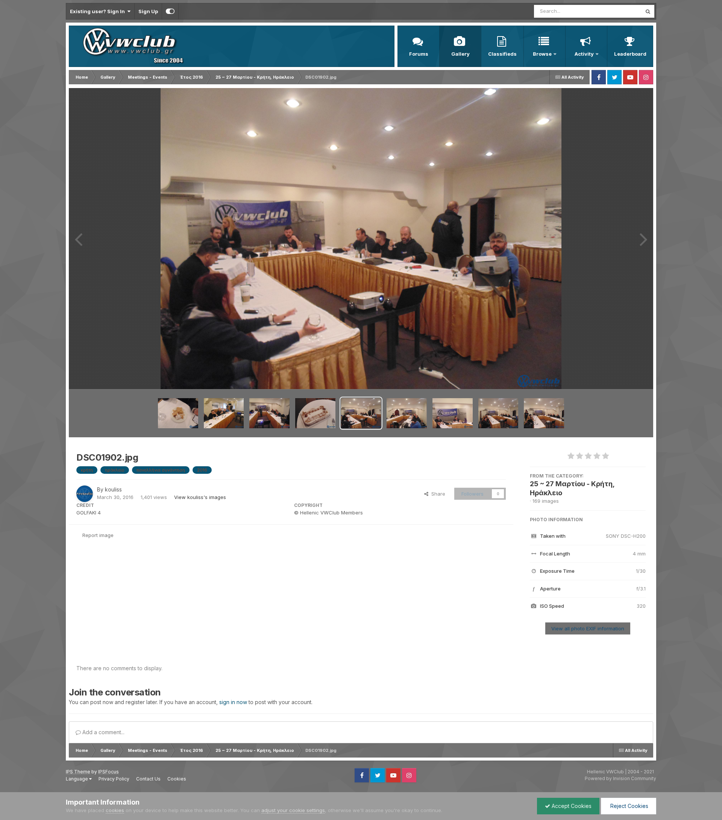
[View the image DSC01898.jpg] (544, 413)
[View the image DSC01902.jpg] (361, 413)
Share (436, 494)
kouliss (113, 489)
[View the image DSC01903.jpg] (315, 413)
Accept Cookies (571, 806)
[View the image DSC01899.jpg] (498, 413)
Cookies (176, 779)
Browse (542, 54)
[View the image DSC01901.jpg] (407, 413)
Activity (584, 54)
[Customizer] (170, 11)
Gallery (460, 54)
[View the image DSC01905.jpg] (224, 413)
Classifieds (502, 54)
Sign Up (148, 11)
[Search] (648, 11)
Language (77, 779)
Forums (418, 54)
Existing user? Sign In (98, 11)
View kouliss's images (200, 497)
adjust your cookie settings (293, 810)
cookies (115, 810)
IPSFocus (108, 771)
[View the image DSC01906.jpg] (178, 413)
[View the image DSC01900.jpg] (452, 413)
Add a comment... (102, 732)
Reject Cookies (628, 806)
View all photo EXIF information (587, 628)
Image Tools (622, 376)
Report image (98, 535)
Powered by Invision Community (620, 778)
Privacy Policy (114, 779)
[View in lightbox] (361, 238)
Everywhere (618, 11)
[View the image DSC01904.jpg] (269, 413)
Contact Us (148, 779)
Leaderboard (630, 54)
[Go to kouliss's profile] (84, 493)
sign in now (233, 702)
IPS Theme (78, 771)
